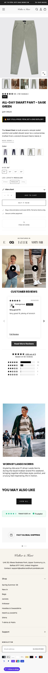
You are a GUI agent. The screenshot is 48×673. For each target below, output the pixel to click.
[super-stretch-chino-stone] (40, 152)
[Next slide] (44, 321)
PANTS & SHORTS (9, 613)
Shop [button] (4, 578)
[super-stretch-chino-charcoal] (23, 152)
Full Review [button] (14, 334)
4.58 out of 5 (30, 354)
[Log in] (40, 9)
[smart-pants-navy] (14, 152)
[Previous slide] (4, 321)
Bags (4, 594)
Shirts (4, 618)
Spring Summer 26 (10, 585)
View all (24, 501)
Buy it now (24, 203)
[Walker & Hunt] (24, 555)
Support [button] (5, 632)
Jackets (5, 599)
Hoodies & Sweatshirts (11, 608)
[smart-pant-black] (6, 160)
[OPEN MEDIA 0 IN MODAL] (43, 73)
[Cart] (44, 9)
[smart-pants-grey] (6, 152)
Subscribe (38, 649)
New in (5, 589)
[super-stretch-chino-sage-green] (31, 152)
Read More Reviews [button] (24, 343)
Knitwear (5, 603)
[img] (14, 301)
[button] (3, 9)
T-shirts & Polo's (8, 622)
